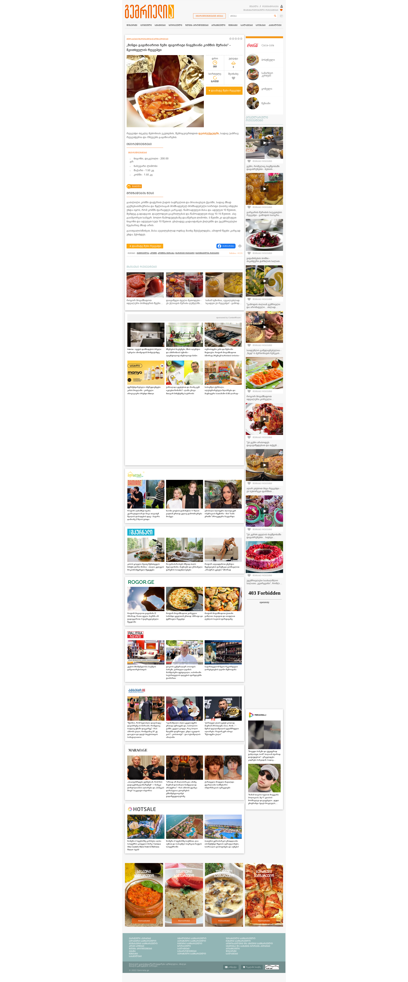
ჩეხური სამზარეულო (238, 941)
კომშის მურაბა (166, 253)
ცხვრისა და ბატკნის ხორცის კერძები (248, 946)
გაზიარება (228, 246)
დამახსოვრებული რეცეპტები (260, 10)
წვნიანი (133, 954)
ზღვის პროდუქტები (140, 948)
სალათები (183, 948)
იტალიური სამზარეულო (191, 938)
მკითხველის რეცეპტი (207, 253)
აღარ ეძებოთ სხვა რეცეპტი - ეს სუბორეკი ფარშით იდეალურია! (263, 491)
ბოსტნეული (233, 948)
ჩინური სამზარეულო (189, 943)
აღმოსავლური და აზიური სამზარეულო (249, 943)
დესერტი (231, 951)
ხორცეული (184, 946)
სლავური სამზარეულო (142, 941)
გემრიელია (143, 253)
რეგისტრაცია (270, 6)
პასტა (132, 951)
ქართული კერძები (140, 938)
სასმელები (135, 956)
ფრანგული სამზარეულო (240, 938)
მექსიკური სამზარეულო (143, 943)
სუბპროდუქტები (187, 951)
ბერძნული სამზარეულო (191, 941)
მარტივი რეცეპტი (185, 253)
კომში (153, 253)
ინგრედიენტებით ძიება (209, 16)
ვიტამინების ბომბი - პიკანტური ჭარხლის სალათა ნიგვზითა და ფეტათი (264, 261)
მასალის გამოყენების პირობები (143, 966)
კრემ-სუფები (136, 946)
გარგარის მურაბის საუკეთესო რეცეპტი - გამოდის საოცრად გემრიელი (264, 215)
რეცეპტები (144, 921)
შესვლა (253, 6)
